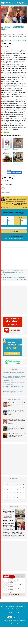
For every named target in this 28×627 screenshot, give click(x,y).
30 (14, 497)
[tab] (8, 576)
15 (10, 492)
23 (14, 495)
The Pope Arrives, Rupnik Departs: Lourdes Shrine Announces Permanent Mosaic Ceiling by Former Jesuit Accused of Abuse (13, 391)
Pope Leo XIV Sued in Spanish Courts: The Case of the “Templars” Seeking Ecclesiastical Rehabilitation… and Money (16, 412)
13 (4, 492)
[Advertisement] (14, 259)
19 (23, 492)
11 (20, 489)
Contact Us (20, 609)
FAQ (7, 606)
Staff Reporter (17, 40)
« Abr (4, 500)
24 (17, 495)
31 (17, 497)
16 (14, 492)
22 (10, 495)
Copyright (14, 609)
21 (7, 495)
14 (7, 492)
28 (7, 497)
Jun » (7, 500)
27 (4, 497)
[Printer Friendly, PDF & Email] (5, 132)
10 (17, 489)
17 (17, 492)
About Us (3, 606)
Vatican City (4, 7)
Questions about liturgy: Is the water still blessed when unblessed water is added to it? (16, 404)
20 (4, 495)
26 (23, 495)
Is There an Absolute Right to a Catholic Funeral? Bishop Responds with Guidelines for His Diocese (16, 435)
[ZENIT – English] (8, 2)
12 (23, 489)
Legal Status (8, 609)
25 (20, 495)
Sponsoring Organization (20, 606)
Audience (11, 606)
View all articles (5, 192)
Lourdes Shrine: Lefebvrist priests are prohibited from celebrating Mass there (16, 427)
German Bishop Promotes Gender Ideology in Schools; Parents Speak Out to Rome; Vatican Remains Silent (16, 421)
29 (10, 497)
